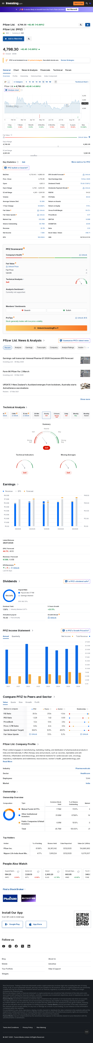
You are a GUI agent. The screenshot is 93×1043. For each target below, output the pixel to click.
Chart (16, 70)
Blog (4, 959)
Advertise (52, 964)
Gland (47, 871)
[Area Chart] (8, 82)
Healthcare (85, 773)
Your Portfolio (7, 969)
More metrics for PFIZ (81, 162)
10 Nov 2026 (85, 179)
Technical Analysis (14, 407)
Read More (7, 761)
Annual (6, 636)
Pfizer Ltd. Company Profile (19, 744)
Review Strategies (67, 60)
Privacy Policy (28, 1027)
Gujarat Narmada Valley (13, 871)
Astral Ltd (28, 871)
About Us (52, 959)
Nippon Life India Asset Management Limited (23, 853)
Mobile (4, 964)
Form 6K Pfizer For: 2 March (16, 371)
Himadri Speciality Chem (74, 871)
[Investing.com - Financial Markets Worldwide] (14, 3)
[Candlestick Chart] (5, 82)
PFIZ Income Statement (16, 630)
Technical (57, 70)
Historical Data (36, 76)
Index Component (50, 76)
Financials (45, 70)
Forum (68, 70)
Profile (15, 76)
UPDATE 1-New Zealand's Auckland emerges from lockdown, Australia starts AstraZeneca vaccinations (39, 386)
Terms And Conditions (11, 1027)
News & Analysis (30, 70)
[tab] (15, 415)
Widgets (5, 974)
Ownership (24, 76)
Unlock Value (82, 137)
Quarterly (16, 636)
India (88, 783)
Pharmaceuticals (83, 768)
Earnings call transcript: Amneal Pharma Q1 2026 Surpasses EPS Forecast (38, 358)
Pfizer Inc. (8, 848)
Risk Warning (41, 1027)
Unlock (34, 734)
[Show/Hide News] (55, 82)
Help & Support (54, 969)
